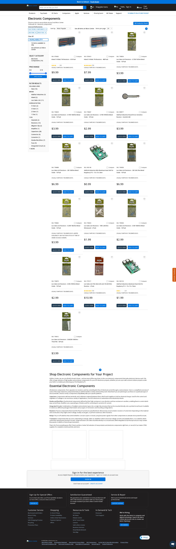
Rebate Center (77, 518)
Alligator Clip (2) (36, 126)
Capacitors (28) (36, 131)
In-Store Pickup (55, 513)
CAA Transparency (91, 542)
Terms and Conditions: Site (49, 544)
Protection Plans (33, 525)
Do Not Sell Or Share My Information (108, 542)
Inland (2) (34, 97)
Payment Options (55, 520)
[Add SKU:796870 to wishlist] (79, 257)
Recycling (31, 522)
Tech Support (100, 515)
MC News (109, 13)
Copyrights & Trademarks (82, 544)
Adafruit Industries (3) (38, 94)
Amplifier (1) (35, 129)
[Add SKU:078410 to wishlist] (112, 32)
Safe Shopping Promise (35, 520)
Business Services (78, 527)
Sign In (88, 479)
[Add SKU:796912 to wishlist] (79, 312)
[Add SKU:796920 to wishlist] (112, 199)
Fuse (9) (34, 143)
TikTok (145, 541)
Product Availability (56, 515)
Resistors (42, 32)
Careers (75, 522)
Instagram (139, 541)
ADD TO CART (68, 80)
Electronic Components (37, 29)
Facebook (132, 541)
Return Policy (32, 515)
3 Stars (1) (34, 109)
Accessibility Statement (60, 542)
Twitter (135, 541)
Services (86, 13)
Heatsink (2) (35, 120)
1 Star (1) (34, 114)
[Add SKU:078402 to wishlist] (79, 32)
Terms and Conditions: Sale (65, 544)
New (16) (34, 89)
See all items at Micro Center (38, 48)
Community (76, 513)
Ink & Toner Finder (78, 520)
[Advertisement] (69, 444)
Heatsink (32, 32)
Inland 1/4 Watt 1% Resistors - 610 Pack (64, 59)
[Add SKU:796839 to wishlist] (79, 88)
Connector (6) (36, 134)
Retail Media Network (79, 530)
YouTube (142, 541)
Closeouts (99, 513)
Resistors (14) (36, 123)
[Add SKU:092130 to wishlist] (144, 257)
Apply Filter (38, 76)
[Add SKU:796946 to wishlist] (144, 199)
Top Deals (43, 13)
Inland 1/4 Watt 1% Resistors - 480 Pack (96, 59)
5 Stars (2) (34, 106)
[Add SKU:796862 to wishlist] (79, 199)
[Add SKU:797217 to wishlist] (112, 257)
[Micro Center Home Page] (32, 5)
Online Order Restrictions (58, 518)
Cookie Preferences (107, 544)
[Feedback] (174, 274)
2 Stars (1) (34, 111)
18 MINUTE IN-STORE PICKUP (138, 13)
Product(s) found (141, 23)
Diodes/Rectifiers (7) (38, 140)
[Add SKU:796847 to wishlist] (112, 88)
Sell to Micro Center (79, 525)
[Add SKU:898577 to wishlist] (144, 88)
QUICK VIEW (57, 80)
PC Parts (55, 13)
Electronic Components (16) (37, 59)
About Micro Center (47, 542)
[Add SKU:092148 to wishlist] (112, 143)
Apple (77, 13)
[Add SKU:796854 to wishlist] (144, 32)
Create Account (96, 484)
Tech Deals (94, 2)
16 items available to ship (38, 44)
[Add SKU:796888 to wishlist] (79, 143)
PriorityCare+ (98, 13)
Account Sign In (96, 544)
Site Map (75, 532)
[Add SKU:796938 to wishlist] (144, 143)
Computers (66, 13)
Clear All (30, 36)
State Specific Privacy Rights (76, 542)
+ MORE (32, 149)
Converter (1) (35, 137)
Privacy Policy (124, 542)
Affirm (52, 522)
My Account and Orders (35, 513)
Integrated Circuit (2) (38, 146)
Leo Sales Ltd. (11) (37, 100)
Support (119, 13)
